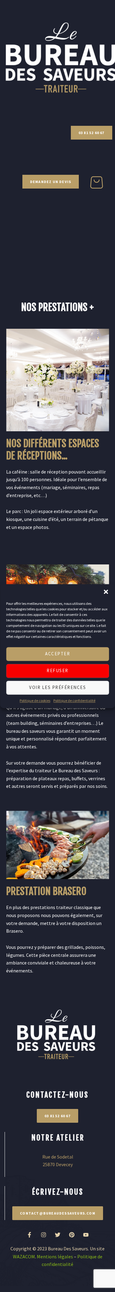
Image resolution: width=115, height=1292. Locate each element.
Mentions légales (55, 1256)
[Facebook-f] (29, 1234)
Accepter (57, 654)
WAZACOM (24, 1256)
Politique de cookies (35, 700)
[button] (106, 592)
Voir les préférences (57, 687)
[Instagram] (43, 1234)
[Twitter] (57, 1234)
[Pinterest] (71, 1234)
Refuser (57, 670)
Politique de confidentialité (74, 700)
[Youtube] (85, 1234)
